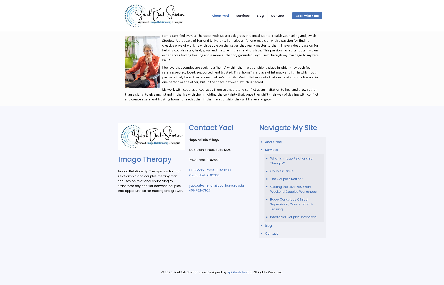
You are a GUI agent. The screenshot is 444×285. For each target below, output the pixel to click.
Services (271, 150)
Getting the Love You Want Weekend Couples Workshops (293, 189)
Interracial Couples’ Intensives (293, 217)
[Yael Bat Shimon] (154, 15)
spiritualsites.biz (239, 272)
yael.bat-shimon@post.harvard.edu (216, 185)
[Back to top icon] (222, 263)
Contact (271, 233)
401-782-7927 (200, 190)
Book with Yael (307, 16)
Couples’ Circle (281, 171)
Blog (268, 225)
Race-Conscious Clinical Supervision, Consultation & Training (291, 204)
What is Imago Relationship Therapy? (291, 160)
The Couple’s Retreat (286, 179)
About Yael (273, 142)
